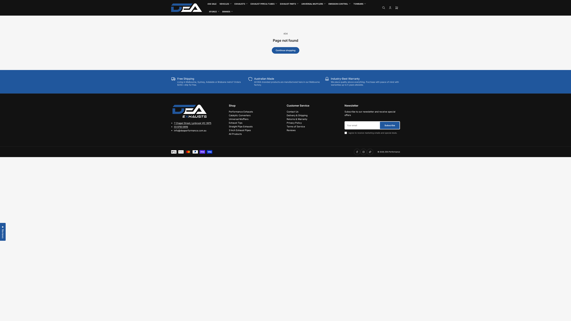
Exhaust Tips (235, 122)
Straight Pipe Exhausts (241, 126)
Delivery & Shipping (297, 115)
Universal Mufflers (312, 4)
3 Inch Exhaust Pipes (240, 130)
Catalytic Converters (240, 115)
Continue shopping (285, 50)
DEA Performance (392, 152)
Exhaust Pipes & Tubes (262, 4)
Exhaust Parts (288, 4)
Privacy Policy (294, 122)
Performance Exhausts (241, 111)
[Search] (383, 7)
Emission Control (338, 4)
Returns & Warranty (297, 119)
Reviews (291, 130)
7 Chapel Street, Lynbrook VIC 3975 (192, 123)
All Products (235, 134)
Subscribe (390, 125)
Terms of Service (296, 126)
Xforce (213, 11)
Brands (226, 11)
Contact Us (292, 111)
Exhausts (239, 4)
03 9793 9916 (181, 126)
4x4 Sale (212, 4)
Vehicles (224, 4)
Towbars (358, 4)
